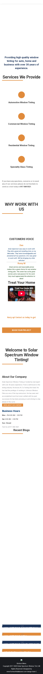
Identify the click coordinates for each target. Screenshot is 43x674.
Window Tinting (10, 475)
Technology (7, 543)
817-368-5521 (25, 187)
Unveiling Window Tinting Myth (17, 599)
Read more (7, 492)
